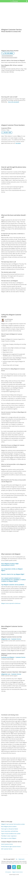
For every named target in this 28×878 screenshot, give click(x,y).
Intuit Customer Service (7, 844)
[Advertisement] (14, 84)
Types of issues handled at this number (11, 833)
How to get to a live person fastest (9, 829)
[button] (26, 1)
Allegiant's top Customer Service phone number (13, 824)
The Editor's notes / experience (8, 836)
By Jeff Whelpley (9, 319)
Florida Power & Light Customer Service (11, 846)
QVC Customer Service (6, 849)
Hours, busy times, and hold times (9, 831)
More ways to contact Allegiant (8, 838)
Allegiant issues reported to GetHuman (10, 603)
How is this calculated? (13, 102)
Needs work (21, 859)
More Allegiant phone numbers (9, 826)
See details (18, 143)
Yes (16, 859)
